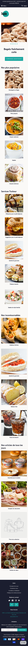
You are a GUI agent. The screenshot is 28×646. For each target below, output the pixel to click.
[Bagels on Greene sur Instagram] (16, 600)
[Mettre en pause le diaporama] (26, 44)
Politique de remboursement (14, 592)
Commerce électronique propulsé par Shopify (14, 636)
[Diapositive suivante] (21, 44)
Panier (25, 6)
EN (12, 604)
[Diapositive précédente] (7, 44)
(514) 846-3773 (14, 616)
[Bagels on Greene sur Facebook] (13, 600)
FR (16, 604)
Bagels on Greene (19, 634)
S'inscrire (22, 630)
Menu (4, 5)
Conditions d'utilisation (14, 590)
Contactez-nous (14, 588)
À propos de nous (14, 586)
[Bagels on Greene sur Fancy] (19, 600)
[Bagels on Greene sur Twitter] (9, 600)
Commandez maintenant (14, 59)
